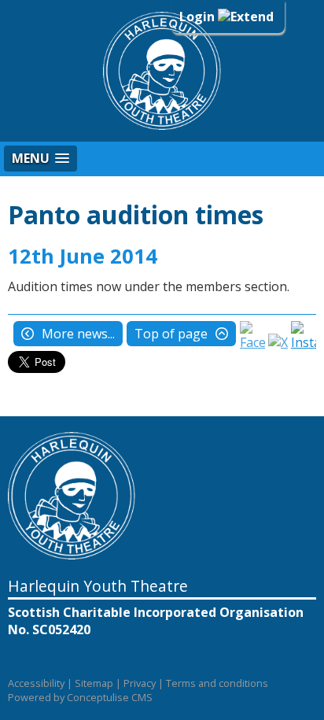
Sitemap (94, 683)
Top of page (171, 333)
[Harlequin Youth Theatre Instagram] (303, 342)
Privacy (139, 683)
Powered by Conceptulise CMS (80, 697)
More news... (78, 333)
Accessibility (36, 683)
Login (198, 16)
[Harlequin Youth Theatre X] (278, 342)
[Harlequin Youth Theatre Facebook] (252, 342)
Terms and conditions (217, 683)
